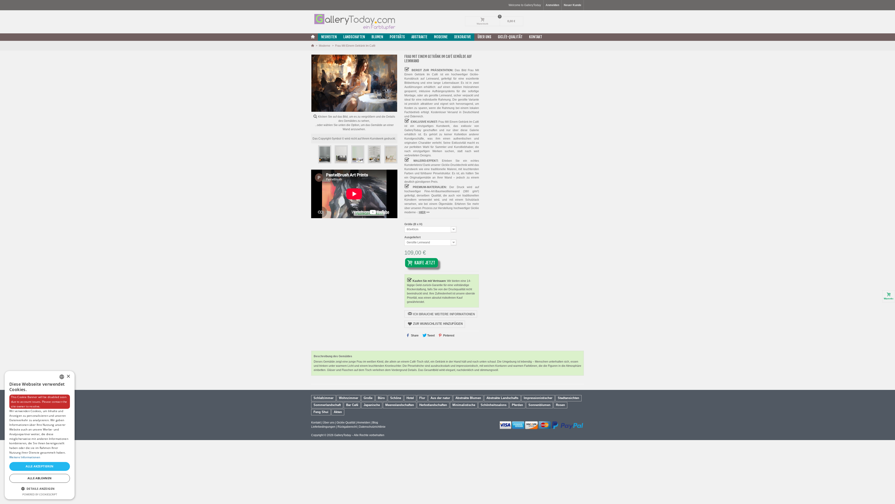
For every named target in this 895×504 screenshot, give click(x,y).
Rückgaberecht (347, 426)
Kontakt (535, 37)
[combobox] (61, 376)
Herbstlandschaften (433, 405)
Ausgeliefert (412, 237)
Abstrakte (419, 37)
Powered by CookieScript (39, 494)
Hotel (410, 398)
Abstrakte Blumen (468, 398)
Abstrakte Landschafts (502, 398)
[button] (39, 488)
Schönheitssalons (493, 405)
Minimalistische (463, 405)
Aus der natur (440, 398)
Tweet (431, 335)
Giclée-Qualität (510, 37)
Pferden (517, 405)
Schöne (395, 398)
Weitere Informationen (24, 457)
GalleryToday (342, 435)
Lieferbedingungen (323, 426)
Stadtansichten (568, 398)
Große (368, 398)
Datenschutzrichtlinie (372, 426)
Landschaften (354, 37)
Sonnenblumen (539, 405)
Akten (338, 412)
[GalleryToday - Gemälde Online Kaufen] (354, 21)
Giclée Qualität (346, 422)
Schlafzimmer (323, 398)
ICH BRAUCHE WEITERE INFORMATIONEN (444, 314)
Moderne (441, 37)
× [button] (68, 376)
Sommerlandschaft (327, 405)
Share (414, 335)
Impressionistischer (538, 398)
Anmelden (363, 422)
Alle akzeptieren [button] (39, 466)
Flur (422, 398)
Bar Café (352, 405)
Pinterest (448, 335)
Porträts (397, 37)
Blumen (377, 37)
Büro (381, 398)
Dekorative (462, 37)
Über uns (484, 37)
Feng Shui (320, 412)
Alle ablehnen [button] (40, 478)
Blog (375, 422)
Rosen (560, 405)
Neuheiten (329, 37)
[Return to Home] (313, 45)
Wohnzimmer (348, 398)
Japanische (372, 405)
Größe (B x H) (413, 224)
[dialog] (40, 435)
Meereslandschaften (399, 405)
